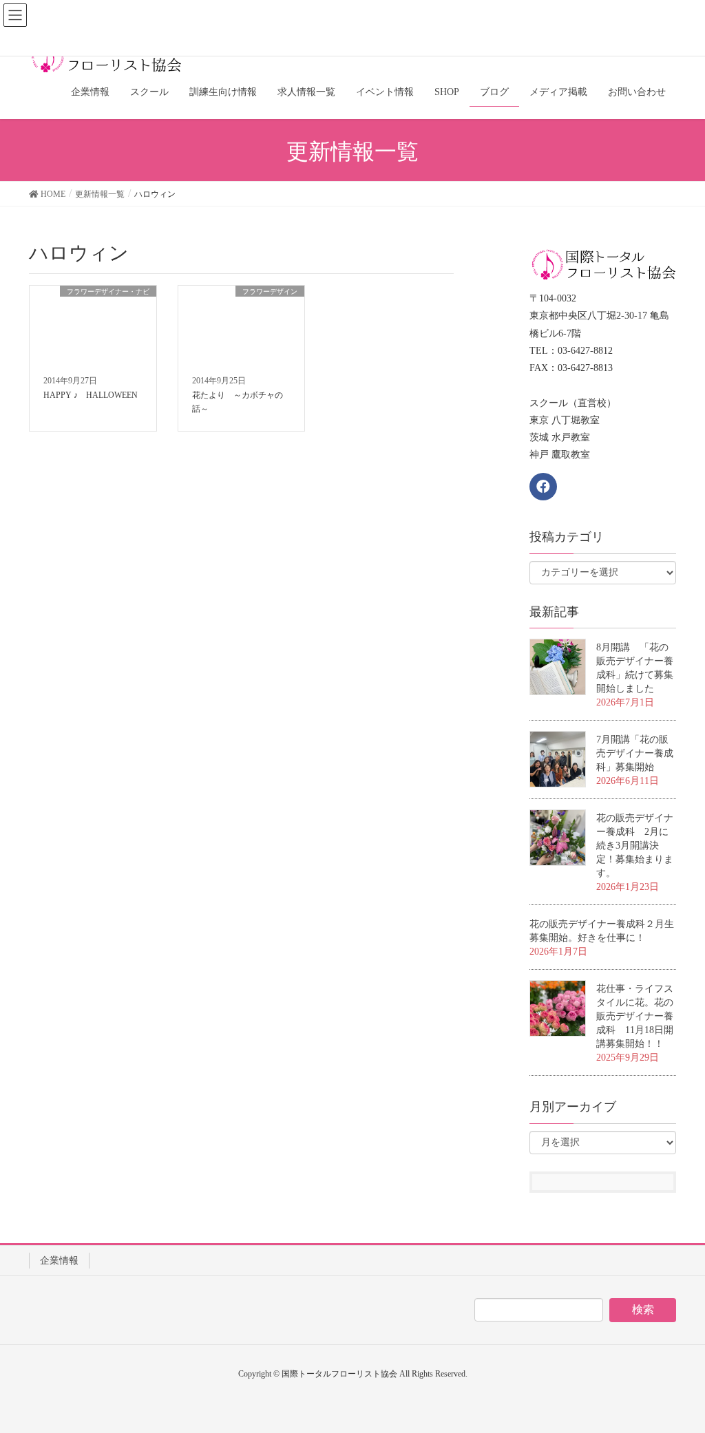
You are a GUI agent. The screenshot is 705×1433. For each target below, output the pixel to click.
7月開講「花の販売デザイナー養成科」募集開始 (634, 753)
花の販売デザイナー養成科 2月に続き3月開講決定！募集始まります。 (634, 845)
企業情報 (59, 1260)
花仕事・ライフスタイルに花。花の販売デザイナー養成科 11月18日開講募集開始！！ (634, 1016)
